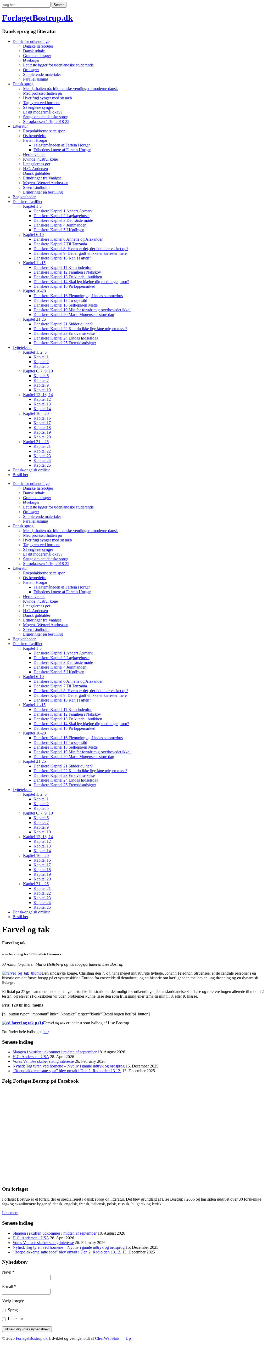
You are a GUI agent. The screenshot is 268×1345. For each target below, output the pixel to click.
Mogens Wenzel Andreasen (45, 182)
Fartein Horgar (35, 140)
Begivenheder (24, 197)
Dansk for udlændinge (31, 41)
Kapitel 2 (41, 361)
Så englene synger (38, 107)
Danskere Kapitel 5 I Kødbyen (59, 230)
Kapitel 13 (42, 404)
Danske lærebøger (38, 46)
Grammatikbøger (37, 55)
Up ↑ (130, 1338)
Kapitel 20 (42, 437)
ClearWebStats (107, 1338)
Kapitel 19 (42, 432)
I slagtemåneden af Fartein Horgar (62, 145)
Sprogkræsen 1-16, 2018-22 (46, 121)
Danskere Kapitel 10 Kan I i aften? (62, 258)
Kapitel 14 (42, 408)
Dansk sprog (23, 84)
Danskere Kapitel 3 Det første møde (63, 220)
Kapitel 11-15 (34, 263)
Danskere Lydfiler (27, 201)
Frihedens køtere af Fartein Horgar (62, 150)
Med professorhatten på (42, 93)
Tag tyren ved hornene (41, 102)
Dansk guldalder (36, 173)
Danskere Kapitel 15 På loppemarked (64, 286)
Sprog (12, 1310)
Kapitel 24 (42, 460)
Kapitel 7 (41, 380)
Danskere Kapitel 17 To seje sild (60, 300)
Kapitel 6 (41, 376)
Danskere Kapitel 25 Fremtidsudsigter (65, 343)
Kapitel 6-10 (33, 234)
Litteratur (20, 126)
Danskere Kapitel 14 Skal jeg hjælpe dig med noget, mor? (81, 281)
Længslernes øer (36, 164)
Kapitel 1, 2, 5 (35, 352)
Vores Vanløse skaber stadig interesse (43, 1061)
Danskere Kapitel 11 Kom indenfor (63, 267)
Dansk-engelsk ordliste (31, 470)
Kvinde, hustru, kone (40, 159)
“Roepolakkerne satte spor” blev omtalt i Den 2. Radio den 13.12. (67, 1071)
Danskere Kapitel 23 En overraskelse (64, 333)
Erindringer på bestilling (43, 192)
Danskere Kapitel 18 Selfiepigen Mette (66, 305)
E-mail (9, 1286)
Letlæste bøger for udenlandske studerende (58, 65)
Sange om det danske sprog (45, 117)
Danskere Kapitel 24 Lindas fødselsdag (66, 338)
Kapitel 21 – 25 (36, 441)
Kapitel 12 (42, 399)
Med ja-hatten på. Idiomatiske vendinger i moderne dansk (70, 88)
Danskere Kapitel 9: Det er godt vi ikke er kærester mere (80, 253)
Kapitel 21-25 (34, 319)
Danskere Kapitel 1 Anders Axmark (63, 211)
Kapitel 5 (41, 366)
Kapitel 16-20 (34, 291)
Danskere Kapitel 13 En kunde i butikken (68, 277)
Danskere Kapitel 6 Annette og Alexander (68, 239)
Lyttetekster (22, 347)
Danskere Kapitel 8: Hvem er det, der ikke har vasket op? (81, 248)
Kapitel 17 (42, 423)
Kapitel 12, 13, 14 (38, 394)
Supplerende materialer (42, 74)
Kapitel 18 (42, 427)
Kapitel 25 (42, 465)
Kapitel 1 (41, 357)
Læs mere (10, 1213)
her (45, 1032)
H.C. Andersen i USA (31, 1056)
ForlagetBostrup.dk (37, 17)
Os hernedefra (34, 135)
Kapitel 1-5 (32, 206)
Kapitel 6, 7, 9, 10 (38, 371)
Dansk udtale (34, 51)
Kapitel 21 (42, 446)
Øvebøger (31, 60)
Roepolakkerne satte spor (44, 131)
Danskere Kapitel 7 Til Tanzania (60, 244)
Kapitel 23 (42, 456)
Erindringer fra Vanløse (42, 178)
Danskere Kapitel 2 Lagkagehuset (62, 215)
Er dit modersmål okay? (42, 112)
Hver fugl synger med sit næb (47, 98)
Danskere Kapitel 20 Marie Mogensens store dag (74, 314)
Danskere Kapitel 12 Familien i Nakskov (67, 272)
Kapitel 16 (42, 418)
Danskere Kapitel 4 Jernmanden (60, 225)
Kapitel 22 (42, 451)
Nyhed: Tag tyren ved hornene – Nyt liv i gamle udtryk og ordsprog (69, 1066)
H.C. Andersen (35, 168)
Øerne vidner (34, 154)
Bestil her (20, 474)
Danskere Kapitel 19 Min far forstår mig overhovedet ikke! (82, 310)
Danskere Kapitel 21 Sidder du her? (63, 324)
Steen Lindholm (36, 187)
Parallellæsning (35, 79)
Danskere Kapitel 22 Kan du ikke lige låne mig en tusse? (80, 328)
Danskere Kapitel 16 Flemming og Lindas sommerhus (78, 295)
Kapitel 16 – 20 (36, 413)
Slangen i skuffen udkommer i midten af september (55, 1052)
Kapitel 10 (42, 390)
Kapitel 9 (41, 385)
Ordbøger (31, 69)
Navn (8, 1272)
